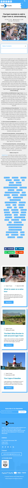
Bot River (11, 182)
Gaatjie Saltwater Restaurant (10, 187)
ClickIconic (20, 478)
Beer (15, 207)
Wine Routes (15, 177)
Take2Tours (5, 155)
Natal (10, 222)
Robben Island (15, 234)
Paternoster (19, 190)
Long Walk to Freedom (20, 217)
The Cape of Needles (12, 378)
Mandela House (15, 219)
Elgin (23, 180)
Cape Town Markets (14, 21)
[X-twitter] (9, 1)
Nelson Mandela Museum (12, 232)
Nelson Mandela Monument (15, 229)
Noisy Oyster (11, 190)
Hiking (9, 197)
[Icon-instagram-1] (6, 1)
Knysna (15, 214)
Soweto (22, 234)
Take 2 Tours (9, 285)
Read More (9, 302)
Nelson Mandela (17, 222)
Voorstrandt (15, 195)
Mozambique (22, 202)
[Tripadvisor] (1, 1)
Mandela (7, 219)
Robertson (18, 182)
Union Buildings (11, 237)
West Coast (23, 195)
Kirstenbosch (15, 212)
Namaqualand (23, 187)
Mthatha (23, 219)
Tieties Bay (6, 195)
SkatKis (23, 192)
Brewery (21, 207)
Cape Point (7, 212)
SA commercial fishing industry (12, 192)
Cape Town (8, 180)
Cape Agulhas (8, 214)
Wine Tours (6, 177)
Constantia (16, 180)
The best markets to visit (10, 202)
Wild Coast (20, 237)
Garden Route (15, 209)
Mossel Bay (22, 214)
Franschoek (23, 177)
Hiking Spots (23, 209)
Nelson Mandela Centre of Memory (15, 224)
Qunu (7, 234)
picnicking (23, 212)
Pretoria (22, 232)
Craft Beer (6, 209)
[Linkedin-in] (11, 1)
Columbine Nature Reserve (15, 185)
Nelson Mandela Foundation (15, 227)
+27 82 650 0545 (7, 458)
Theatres (9, 207)
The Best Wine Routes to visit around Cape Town (14, 334)
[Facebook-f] (4, 1)
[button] (25, 46)
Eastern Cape (9, 217)
